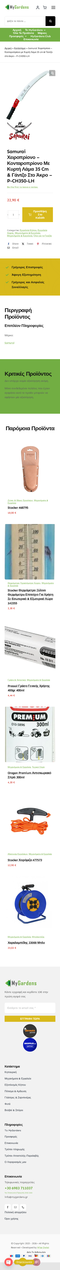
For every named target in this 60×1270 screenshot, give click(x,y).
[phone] (23, 1207)
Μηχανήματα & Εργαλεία (27, 233)
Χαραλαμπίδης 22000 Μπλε (26, 942)
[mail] (15, 1207)
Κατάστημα (19, 48)
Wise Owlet (43, 1247)
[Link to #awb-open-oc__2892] (53, 7)
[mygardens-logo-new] (17, 5)
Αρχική (8, 48)
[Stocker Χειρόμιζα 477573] (30, 795)
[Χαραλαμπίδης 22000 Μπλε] (30, 878)
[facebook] (8, 1207)
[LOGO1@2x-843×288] (36, 1259)
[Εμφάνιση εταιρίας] (20, 122)
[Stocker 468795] (30, 443)
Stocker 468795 (18, 507)
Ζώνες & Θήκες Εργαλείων (20, 500)
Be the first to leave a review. (22, 187)
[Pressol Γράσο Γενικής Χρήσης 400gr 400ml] (30, 621)
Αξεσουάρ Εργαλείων (18, 854)
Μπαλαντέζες (38, 937)
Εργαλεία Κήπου (28, 230)
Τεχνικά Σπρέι (38, 767)
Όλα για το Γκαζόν (43, 235)
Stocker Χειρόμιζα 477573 (25, 860)
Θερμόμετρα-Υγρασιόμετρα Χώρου (24, 583)
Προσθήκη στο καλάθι (40, 214)
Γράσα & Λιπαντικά (17, 680)
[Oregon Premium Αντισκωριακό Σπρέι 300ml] (30, 708)
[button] (52, 73)
